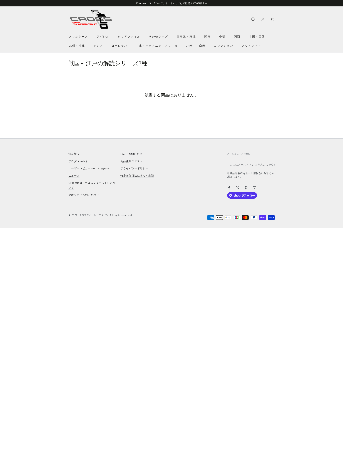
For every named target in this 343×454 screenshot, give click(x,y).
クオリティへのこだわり (83, 194)
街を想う (74, 154)
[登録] (272, 164)
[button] (253, 19)
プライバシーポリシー (134, 168)
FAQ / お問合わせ (131, 154)
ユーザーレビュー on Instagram (88, 168)
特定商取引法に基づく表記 (137, 175)
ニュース (74, 175)
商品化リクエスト (131, 161)
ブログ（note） (78, 161)
